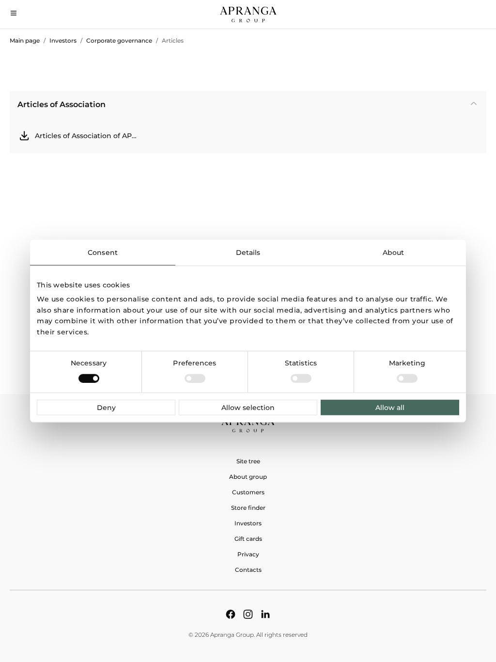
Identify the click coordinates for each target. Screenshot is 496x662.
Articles (173, 40)
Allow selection (248, 407)
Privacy (248, 554)
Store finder (248, 507)
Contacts (248, 569)
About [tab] (393, 252)
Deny (106, 407)
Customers (248, 492)
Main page (25, 40)
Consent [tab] (103, 252)
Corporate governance (119, 40)
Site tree (248, 461)
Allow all (389, 407)
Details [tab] (248, 252)
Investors (63, 40)
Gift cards (248, 538)
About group (248, 476)
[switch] (195, 378)
